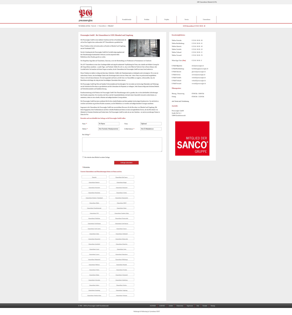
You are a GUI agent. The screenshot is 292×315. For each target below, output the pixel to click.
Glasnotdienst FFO (94, 213)
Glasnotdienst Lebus (121, 249)
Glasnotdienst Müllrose (94, 264)
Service (187, 19)
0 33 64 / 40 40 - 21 (197, 52)
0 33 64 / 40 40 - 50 (197, 55)
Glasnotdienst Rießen (94, 275)
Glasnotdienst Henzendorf (94, 239)
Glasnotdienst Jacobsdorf (94, 244)
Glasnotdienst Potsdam (121, 269)
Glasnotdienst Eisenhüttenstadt (94, 208)
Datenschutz (180, 306)
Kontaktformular (126, 19)
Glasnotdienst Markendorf (94, 259)
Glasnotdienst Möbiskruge (122, 259)
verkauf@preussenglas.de (199, 80)
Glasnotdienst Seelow (94, 285)
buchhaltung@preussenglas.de (200, 69)
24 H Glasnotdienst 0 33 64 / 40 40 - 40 (194, 26)
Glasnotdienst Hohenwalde (122, 239)
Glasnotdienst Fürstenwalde (121, 218)
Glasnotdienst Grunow (121, 228)
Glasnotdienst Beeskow (94, 182)
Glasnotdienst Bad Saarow (122, 177)
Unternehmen (206, 19)
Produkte (146, 19)
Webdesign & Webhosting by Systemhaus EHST (146, 311)
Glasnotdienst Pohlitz (94, 269)
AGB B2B (153, 306)
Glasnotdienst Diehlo (94, 203)
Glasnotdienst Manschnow (122, 254)
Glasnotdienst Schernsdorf (122, 275)
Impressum (190, 306)
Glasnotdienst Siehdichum (122, 280)
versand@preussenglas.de (199, 83)
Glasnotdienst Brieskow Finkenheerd (94, 198)
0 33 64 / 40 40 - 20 (197, 49)
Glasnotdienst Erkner (121, 208)
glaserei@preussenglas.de (199, 71)
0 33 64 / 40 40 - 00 (197, 40)
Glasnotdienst (102, 26)
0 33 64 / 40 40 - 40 (197, 46)
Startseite (93, 26)
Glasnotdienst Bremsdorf (121, 187)
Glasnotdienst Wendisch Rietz (94, 295)
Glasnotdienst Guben (94, 234)
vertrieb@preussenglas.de (199, 77)
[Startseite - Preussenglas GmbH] (86, 23)
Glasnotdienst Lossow (94, 254)
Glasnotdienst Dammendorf (121, 198)
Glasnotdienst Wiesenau (121, 295)
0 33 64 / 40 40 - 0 (197, 60)
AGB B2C (162, 306)
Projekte (166, 19)
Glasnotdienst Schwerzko (94, 280)
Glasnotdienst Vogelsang (121, 290)
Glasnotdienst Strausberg (94, 290)
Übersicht (94, 177)
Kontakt (205, 306)
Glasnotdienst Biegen (121, 182)
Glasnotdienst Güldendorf (122, 234)
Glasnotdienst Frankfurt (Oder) (122, 213)
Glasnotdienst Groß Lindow (94, 228)
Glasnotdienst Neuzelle (121, 264)
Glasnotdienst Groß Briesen (94, 223)
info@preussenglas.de (198, 66)
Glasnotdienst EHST (121, 203)
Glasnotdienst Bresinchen (94, 192)
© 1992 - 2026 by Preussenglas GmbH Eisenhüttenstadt (93, 306)
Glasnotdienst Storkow (121, 285)
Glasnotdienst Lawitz (94, 249)
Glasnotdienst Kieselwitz (121, 244)
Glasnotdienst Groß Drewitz (121, 223)
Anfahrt (171, 306)
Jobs (198, 306)
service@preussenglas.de (198, 74)
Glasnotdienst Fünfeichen (94, 218)
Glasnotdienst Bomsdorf (94, 187)
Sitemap (213, 306)
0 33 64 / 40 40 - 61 (197, 43)
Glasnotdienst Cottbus (121, 192)
